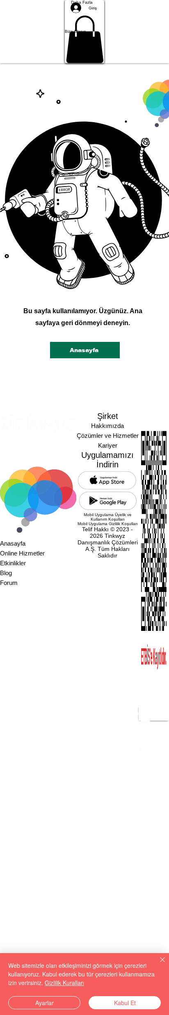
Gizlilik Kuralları (64, 983)
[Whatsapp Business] (154, 778)
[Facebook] (154, 751)
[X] (154, 738)
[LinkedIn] (154, 712)
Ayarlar (44, 1003)
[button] (85, 31)
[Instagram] (154, 725)
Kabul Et (125, 1003)
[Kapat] (157, 964)
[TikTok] (154, 764)
